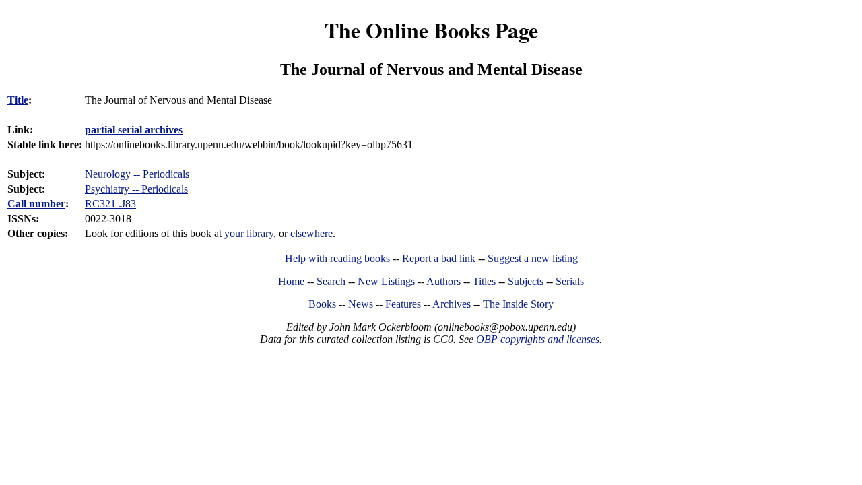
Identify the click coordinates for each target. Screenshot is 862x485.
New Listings (386, 281)
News (360, 304)
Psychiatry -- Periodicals (136, 189)
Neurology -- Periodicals (137, 174)
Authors (443, 281)
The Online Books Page (431, 30)
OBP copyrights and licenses (537, 339)
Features (403, 304)
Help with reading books (337, 258)
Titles (484, 281)
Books (322, 304)
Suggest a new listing (533, 258)
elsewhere (311, 233)
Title (17, 100)
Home (291, 281)
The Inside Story (518, 304)
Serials (570, 281)
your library (248, 233)
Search (331, 281)
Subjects (525, 281)
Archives (451, 304)
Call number (36, 203)
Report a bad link (438, 258)
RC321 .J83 (110, 203)
